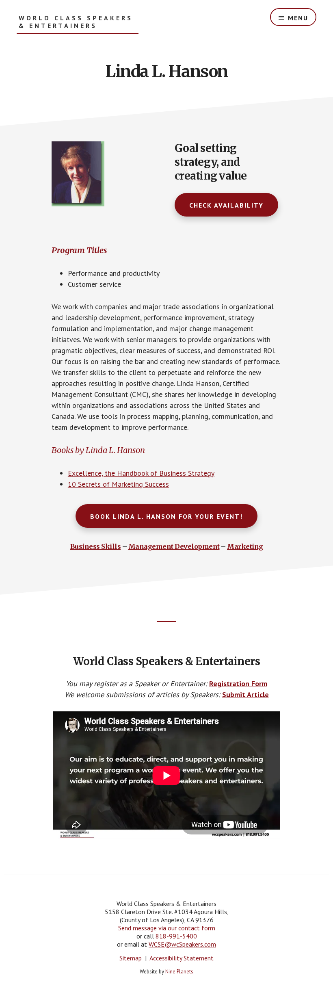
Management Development (174, 546)
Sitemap (130, 958)
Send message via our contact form (166, 928)
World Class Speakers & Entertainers (76, 22)
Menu (298, 18)
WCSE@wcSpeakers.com (182, 944)
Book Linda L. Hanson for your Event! (166, 516)
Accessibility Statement (181, 958)
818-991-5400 (176, 936)
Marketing (245, 546)
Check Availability (226, 205)
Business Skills (95, 546)
